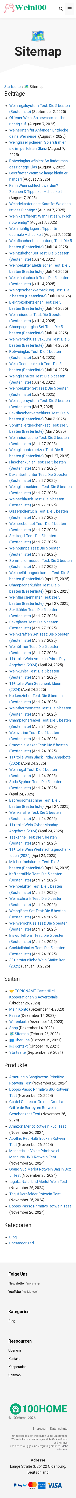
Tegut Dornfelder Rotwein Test (35, 1194)
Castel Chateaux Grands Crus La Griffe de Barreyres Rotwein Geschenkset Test (36, 1107)
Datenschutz (59, 1429)
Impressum (40, 1429)
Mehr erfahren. (62, 1448)
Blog (13, 1237)
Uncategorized (21, 1243)
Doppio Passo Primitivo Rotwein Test (40, 1206)
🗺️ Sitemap (19, 1034)
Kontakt (14, 1359)
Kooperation (17, 1367)
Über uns (15, 1350)
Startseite (12, 86)
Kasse (14, 1015)
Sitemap (14, 1375)
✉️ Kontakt (18, 1046)
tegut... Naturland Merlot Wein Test (38, 1181)
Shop (13, 1028)
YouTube (14, 1292)
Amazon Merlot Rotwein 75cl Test (37, 1126)
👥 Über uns (19, 1040)
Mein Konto (18, 1009)
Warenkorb (18, 1021)
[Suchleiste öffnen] (61, 9)
